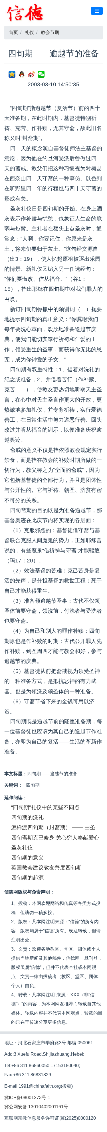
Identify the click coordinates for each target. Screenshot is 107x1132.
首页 (13, 32)
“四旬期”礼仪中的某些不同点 (45, 807)
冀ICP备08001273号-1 (27, 1097)
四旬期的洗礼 (27, 817)
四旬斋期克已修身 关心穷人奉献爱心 (55, 838)
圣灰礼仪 (22, 848)
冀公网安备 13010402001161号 (36, 1106)
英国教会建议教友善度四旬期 (46, 868)
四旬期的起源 (27, 878)
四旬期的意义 (27, 858)
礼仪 (29, 32)
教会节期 (50, 32)
